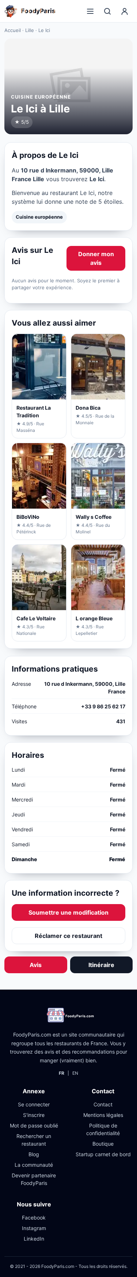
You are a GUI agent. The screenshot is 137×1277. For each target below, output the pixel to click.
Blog (33, 1154)
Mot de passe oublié (34, 1125)
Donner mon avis (96, 258)
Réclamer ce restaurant (68, 935)
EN (75, 1073)
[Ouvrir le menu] (90, 11)
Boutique (103, 1144)
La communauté (34, 1165)
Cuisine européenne (39, 217)
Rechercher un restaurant (33, 1140)
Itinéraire (101, 964)
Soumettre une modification (68, 912)
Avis (36, 964)
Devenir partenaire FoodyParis (34, 1179)
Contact (103, 1104)
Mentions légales (103, 1115)
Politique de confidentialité (103, 1129)
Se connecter (34, 1104)
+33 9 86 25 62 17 (103, 706)
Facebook (34, 1217)
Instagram (34, 1228)
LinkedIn (34, 1239)
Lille (29, 30)
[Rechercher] (107, 11)
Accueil (12, 30)
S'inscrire (34, 1115)
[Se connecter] (125, 11)
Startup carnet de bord (103, 1154)
